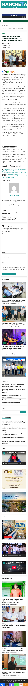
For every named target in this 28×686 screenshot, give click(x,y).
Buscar (3, 408)
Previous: (14, 211)
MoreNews (10, 682)
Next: (13, 217)
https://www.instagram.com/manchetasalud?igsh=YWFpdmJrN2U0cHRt (14, 170)
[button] (2, 21)
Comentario (5, 234)
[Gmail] (11, 72)
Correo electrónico (7, 257)
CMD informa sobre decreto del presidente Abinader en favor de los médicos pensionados (13, 390)
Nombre (4, 252)
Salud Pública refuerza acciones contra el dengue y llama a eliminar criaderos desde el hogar (14, 433)
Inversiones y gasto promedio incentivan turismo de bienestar (13, 672)
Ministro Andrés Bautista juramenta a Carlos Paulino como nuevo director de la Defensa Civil (13, 324)
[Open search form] (25, 21)
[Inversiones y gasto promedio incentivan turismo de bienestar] (14, 662)
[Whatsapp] (8, 72)
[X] (6, 72)
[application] (14, 16)
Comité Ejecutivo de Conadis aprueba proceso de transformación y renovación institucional (13, 300)
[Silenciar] (22, 17)
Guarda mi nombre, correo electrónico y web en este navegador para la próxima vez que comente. (14, 269)
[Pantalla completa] (24, 17)
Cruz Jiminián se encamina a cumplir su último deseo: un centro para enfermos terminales (13, 347)
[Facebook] (3, 72)
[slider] (13, 555)
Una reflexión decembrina (16, 400)
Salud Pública (6, 645)
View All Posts (14, 205)
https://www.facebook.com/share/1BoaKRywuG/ (15, 172)
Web (3, 262)
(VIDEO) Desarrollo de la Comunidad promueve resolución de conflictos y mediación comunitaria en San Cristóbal (14, 428)
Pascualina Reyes (7, 43)
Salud (3, 33)
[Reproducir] (3, 17)
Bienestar (5, 595)
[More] (13, 72)
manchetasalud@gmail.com (13, 174)
